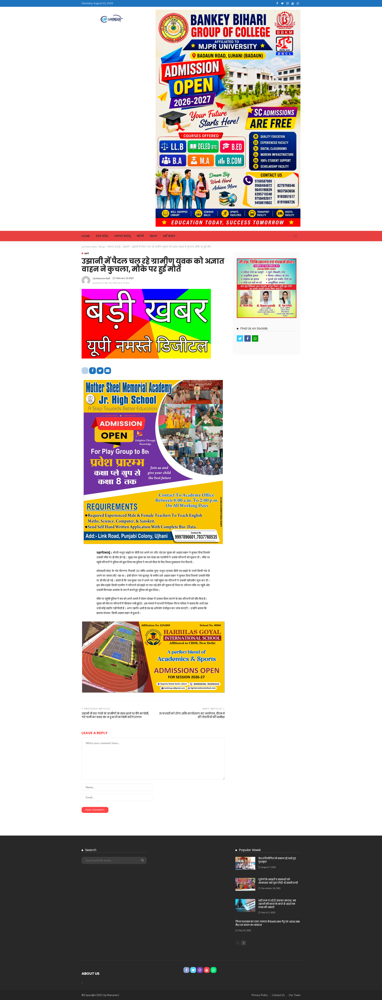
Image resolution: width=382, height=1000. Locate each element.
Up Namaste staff (101, 278)
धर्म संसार (169, 236)
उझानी (86, 253)
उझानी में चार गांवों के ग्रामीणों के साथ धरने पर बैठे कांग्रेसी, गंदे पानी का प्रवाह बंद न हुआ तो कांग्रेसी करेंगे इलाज (115, 715)
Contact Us (278, 995)
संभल (153, 236)
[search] (295, 236)
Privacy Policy (260, 995)
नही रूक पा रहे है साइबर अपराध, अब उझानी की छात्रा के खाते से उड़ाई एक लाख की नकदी (277, 904)
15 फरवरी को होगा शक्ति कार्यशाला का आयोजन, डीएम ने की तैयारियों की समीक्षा (192, 715)
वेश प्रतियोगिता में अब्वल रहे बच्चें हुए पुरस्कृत (277, 860)
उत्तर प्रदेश (102, 236)
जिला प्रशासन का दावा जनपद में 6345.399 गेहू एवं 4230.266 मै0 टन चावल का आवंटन (267, 923)
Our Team (294, 995)
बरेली (140, 236)
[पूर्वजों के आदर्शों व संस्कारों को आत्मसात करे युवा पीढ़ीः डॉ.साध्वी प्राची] (245, 884)
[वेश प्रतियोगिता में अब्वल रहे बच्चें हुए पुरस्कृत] (245, 863)
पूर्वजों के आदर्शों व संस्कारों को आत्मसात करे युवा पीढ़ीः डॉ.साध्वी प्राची (278, 881)
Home (86, 236)
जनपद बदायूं (122, 236)
